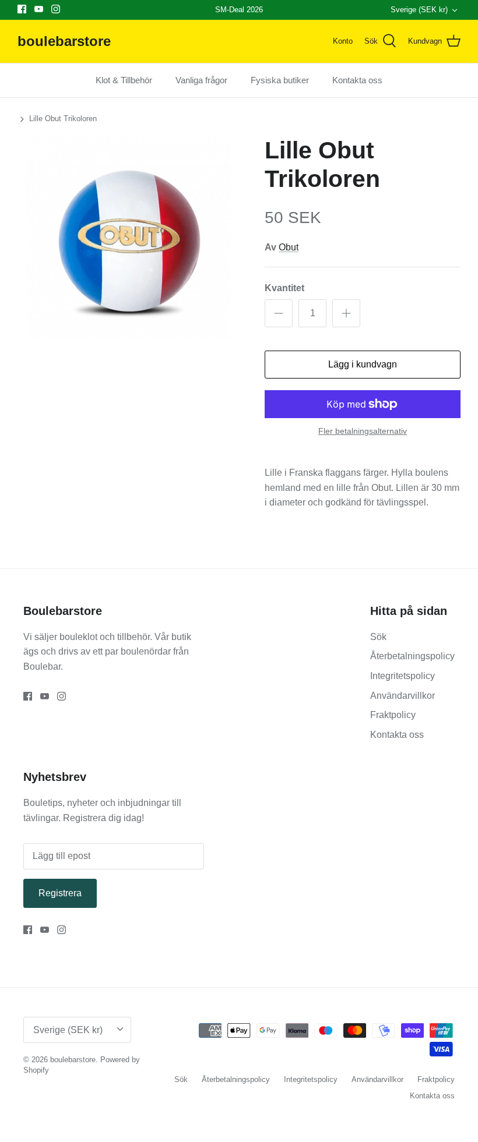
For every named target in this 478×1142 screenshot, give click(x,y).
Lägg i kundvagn (362, 364)
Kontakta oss (357, 80)
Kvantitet (284, 288)
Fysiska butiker (280, 80)
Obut (288, 247)
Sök (378, 637)
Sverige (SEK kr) (419, 9)
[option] (128, 238)
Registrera (60, 893)
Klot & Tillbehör (124, 80)
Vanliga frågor (201, 80)
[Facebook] (21, 9)
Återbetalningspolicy (412, 656)
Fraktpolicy (393, 715)
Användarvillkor (402, 696)
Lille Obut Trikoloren (63, 118)
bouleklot (79, 637)
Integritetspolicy (402, 676)
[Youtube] (38, 9)
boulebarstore (73, 1059)
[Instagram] (55, 9)
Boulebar (42, 666)
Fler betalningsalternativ (362, 431)
